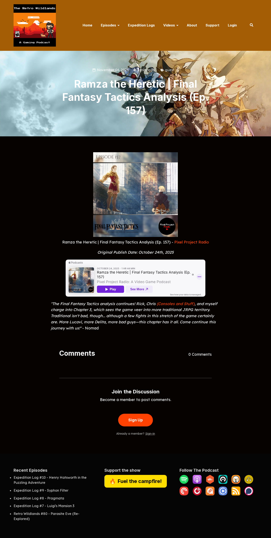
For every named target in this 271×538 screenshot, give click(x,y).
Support (212, 25)
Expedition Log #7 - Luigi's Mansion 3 (44, 506)
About (192, 25)
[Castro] (222, 482)
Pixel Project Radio (191, 242)
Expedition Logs (141, 25)
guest (169, 70)
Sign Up (135, 420)
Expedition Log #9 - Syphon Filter (41, 490)
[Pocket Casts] (184, 494)
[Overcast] (235, 482)
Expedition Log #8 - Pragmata (39, 498)
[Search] (249, 25)
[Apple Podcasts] (197, 482)
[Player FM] (197, 494)
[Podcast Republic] (222, 494)
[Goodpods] (248, 482)
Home (87, 25)
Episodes (108, 25)
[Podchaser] (248, 494)
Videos (169, 25)
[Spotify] (184, 482)
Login (232, 25)
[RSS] (235, 494)
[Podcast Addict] (210, 494)
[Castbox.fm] (210, 482)
